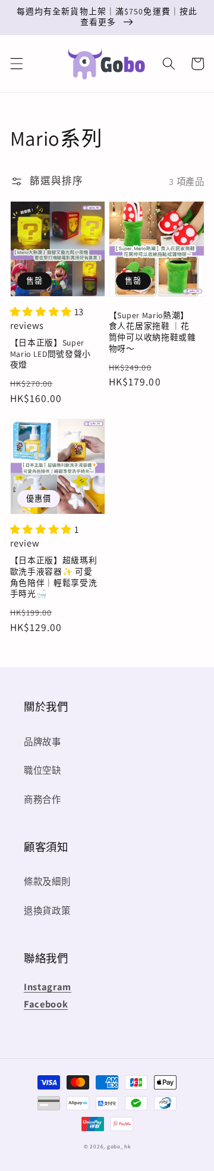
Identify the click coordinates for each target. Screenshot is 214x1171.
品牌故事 (42, 742)
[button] (16, 63)
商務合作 (42, 799)
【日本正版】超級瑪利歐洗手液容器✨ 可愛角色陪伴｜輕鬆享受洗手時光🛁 (53, 577)
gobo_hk (118, 1146)
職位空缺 (42, 770)
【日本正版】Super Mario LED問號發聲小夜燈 (51, 354)
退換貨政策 (47, 910)
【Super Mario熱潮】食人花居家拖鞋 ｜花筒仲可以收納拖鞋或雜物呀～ (152, 332)
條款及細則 (47, 881)
